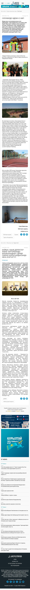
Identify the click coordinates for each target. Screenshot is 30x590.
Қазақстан (15, 561)
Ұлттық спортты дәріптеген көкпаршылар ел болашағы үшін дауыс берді (14, 549)
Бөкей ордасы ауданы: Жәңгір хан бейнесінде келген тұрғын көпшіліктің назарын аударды (13, 537)
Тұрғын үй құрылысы (8, 237)
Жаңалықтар (10, 242)
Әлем (15, 559)
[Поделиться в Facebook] (21, 234)
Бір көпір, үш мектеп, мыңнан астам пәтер (11, 503)
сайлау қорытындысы (8, 401)
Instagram (9, 411)
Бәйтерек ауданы (7, 234)
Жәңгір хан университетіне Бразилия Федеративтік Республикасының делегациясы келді (13, 485)
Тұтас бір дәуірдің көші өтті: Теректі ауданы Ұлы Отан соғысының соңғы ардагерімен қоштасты (13, 467)
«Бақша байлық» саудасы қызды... (9, 494)
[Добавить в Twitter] (24, 234)
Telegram (18, 411)
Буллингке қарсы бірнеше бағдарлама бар (11, 499)
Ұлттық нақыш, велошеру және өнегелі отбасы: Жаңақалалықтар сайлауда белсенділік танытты (12, 531)
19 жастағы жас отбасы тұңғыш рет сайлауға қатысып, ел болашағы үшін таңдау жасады (14, 519)
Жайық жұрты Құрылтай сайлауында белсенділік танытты (14, 514)
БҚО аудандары (15, 565)
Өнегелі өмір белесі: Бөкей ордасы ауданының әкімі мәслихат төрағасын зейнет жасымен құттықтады (13, 479)
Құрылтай (16, 242)
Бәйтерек (19, 11)
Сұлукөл (16, 234)
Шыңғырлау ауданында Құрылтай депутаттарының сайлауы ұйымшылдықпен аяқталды (13, 543)
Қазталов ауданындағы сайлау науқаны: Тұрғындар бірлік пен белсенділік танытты (14, 525)
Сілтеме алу (5, 260)
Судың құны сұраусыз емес (7, 490)
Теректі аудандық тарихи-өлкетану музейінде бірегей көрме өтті (13, 473)
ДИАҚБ (5, 398)
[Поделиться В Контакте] (27, 234)
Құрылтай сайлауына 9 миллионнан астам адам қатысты (14, 510)
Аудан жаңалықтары (12, 11)
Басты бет (3, 11)
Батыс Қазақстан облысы (15, 563)
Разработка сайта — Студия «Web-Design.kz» (15, 585)
